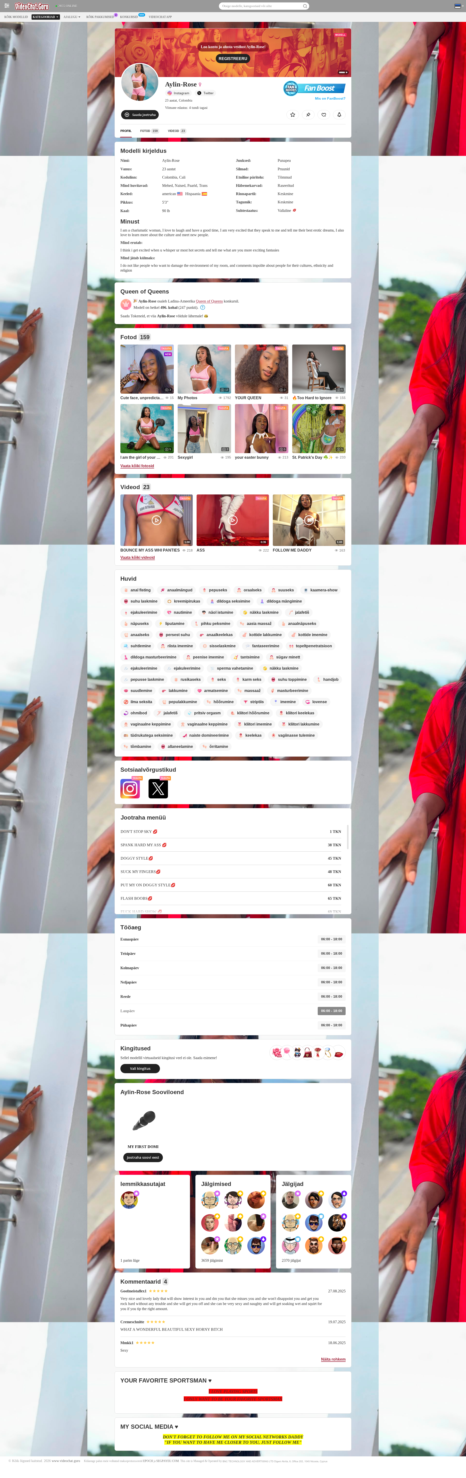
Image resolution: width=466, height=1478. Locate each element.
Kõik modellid (16, 17)
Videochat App (160, 17)
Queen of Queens (209, 301)
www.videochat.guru (66, 1461)
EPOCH (148, 1461)
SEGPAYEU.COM (167, 1461)
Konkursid (129, 17)
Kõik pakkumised (100, 17)
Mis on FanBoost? (330, 98)
